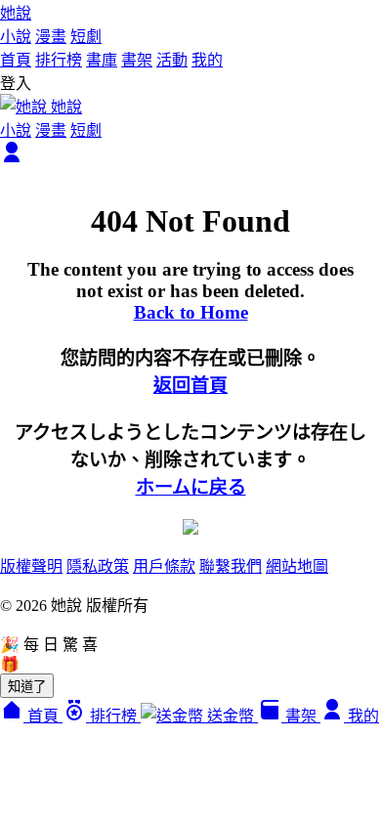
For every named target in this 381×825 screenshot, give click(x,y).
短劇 (86, 36)
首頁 (15, 60)
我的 (207, 60)
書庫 (101, 60)
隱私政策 (97, 566)
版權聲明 (31, 566)
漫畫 (50, 36)
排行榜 (58, 60)
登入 (15, 83)
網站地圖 (297, 566)
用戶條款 (164, 566)
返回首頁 (190, 385)
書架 (136, 60)
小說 (15, 36)
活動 (172, 60)
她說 (15, 13)
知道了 (27, 686)
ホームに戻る (191, 487)
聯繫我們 (230, 566)
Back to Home (191, 312)
